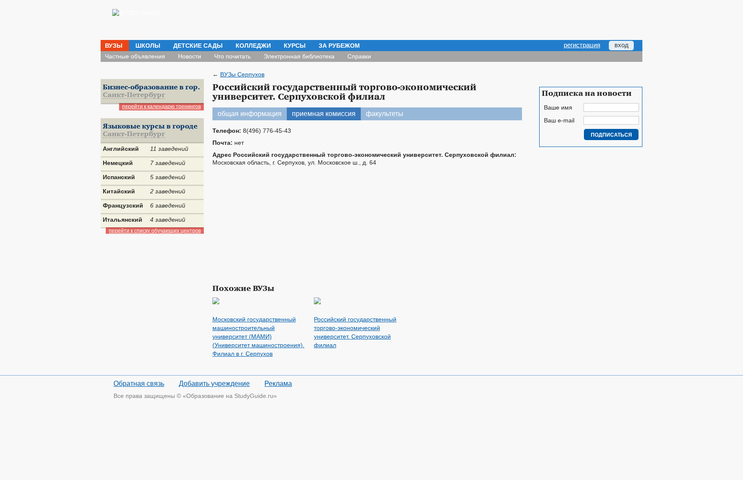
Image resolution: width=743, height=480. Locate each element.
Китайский (119, 191)
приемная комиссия (324, 113)
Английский (121, 148)
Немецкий (118, 162)
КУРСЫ (295, 45)
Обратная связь (139, 383)
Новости (189, 56)
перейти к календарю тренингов (161, 107)
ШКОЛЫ (147, 45)
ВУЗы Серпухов (242, 74)
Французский (123, 205)
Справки (359, 56)
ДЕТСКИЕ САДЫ (198, 45)
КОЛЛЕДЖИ (253, 45)
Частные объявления (135, 56)
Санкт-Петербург (134, 95)
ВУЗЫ (114, 45)
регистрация (582, 45)
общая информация (250, 113)
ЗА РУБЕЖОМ (339, 45)
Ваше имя (558, 107)
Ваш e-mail (559, 120)
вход (621, 45)
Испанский (119, 177)
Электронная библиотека (299, 56)
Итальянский (122, 219)
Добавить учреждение (214, 383)
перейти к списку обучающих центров (155, 231)
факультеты (384, 113)
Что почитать (232, 56)
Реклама (278, 383)
